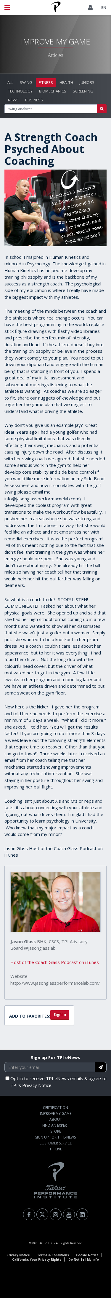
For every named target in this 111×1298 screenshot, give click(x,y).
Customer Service (55, 1143)
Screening (83, 91)
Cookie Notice (87, 1255)
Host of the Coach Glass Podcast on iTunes (54, 962)
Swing (26, 82)
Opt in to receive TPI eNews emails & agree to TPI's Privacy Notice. (58, 1081)
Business (34, 100)
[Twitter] (42, 1214)
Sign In (60, 1014)
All (10, 82)
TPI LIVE (55, 1149)
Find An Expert (55, 1125)
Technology (20, 91)
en (103, 7)
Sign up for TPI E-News (55, 1137)
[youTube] (69, 1214)
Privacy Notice (18, 1255)
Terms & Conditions (53, 1255)
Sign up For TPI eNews (55, 1057)
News (13, 100)
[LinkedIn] (82, 1214)
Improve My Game (55, 1113)
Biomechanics (52, 91)
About (55, 1119)
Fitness (46, 82)
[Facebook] (29, 1214)
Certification (55, 1107)
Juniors (87, 82)
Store (55, 1131)
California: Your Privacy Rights (36, 1259)
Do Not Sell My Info (83, 1259)
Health (66, 82)
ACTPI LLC (46, 1243)
